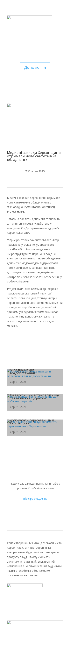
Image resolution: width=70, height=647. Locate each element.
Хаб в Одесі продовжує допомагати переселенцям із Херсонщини (32, 420)
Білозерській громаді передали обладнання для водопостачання (34, 370)
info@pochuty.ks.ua (35, 498)
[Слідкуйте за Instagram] (31, 514)
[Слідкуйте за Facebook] (23, 514)
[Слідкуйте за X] (47, 514)
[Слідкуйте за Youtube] (39, 514)
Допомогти (35, 67)
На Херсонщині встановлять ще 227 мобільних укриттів (34, 396)
